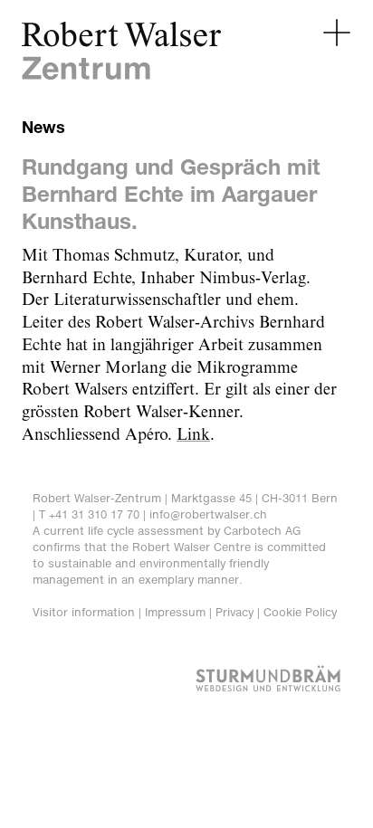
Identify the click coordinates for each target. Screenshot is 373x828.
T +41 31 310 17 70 (89, 514)
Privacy (234, 612)
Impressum (175, 612)
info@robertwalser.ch (208, 514)
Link (193, 435)
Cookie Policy (300, 612)
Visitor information (84, 612)
